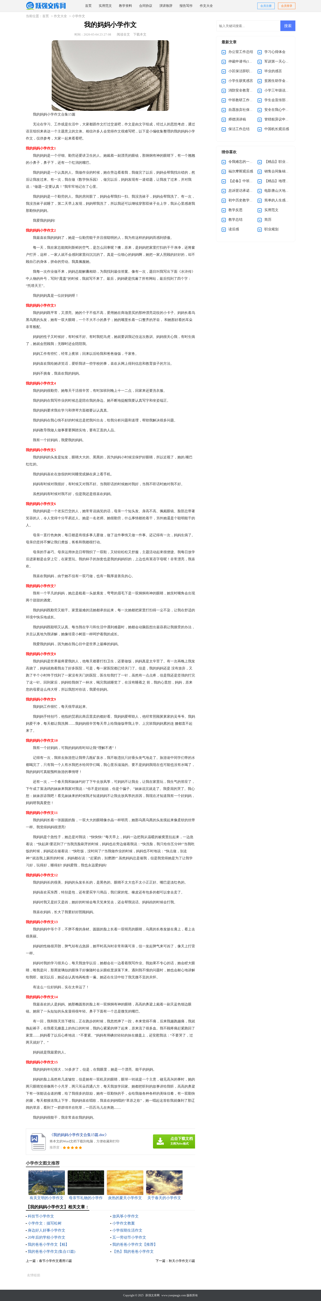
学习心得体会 (275, 52)
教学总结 (235, 219)
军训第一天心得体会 (280, 61)
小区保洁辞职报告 (242, 71)
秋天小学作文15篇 (182, 1261)
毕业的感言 (273, 71)
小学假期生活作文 (127, 1230)
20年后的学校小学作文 (46, 1237)
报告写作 (186, 6)
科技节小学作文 (41, 1216)
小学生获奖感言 (240, 81)
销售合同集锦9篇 (277, 171)
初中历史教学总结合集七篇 (249, 200)
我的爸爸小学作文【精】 (48, 1244)
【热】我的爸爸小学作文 (133, 1251)
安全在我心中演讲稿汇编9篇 (286, 110)
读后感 (233, 229)
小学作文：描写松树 (45, 1223)
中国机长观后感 (276, 129)
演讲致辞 (165, 6)
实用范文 (105, 6)
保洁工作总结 (239, 129)
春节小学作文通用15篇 (55, 1261)
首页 (88, 6)
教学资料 (125, 6)
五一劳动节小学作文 (129, 1237)
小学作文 (78, 16)
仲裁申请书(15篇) (242, 61)
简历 (267, 219)
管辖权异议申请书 (278, 119)
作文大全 (206, 6)
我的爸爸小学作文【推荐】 (134, 1244)
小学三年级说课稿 (278, 90)
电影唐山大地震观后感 (282, 190)
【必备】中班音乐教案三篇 (249, 181)
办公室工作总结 (240, 52)
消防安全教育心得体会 (246, 90)
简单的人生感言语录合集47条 (287, 200)
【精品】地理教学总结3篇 (284, 181)
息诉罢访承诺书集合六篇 (247, 190)
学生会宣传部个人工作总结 (285, 100)
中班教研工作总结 (242, 100)
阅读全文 (123, 34)
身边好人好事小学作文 (46, 1230)
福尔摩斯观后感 (240, 171)
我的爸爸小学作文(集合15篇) (51, 1251)
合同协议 (145, 6)
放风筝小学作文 (125, 1216)
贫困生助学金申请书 (280, 81)
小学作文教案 (123, 1223)
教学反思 (235, 210)
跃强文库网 (152, 1295)
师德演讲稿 (237, 119)
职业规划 (271, 229)
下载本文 (139, 34)
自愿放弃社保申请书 (244, 110)
